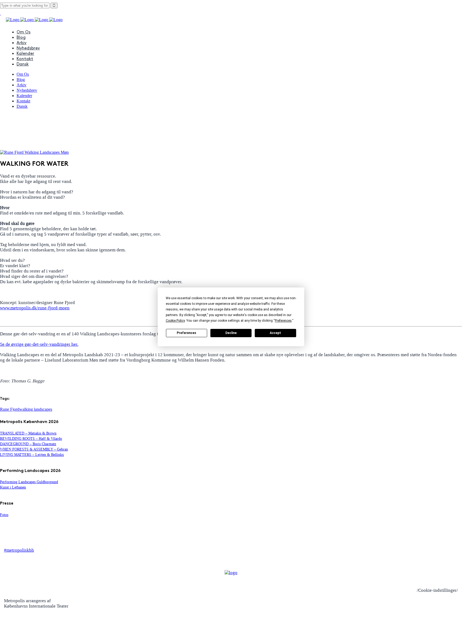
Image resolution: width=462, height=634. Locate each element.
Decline (231, 333)
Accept (275, 333)
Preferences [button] (283, 320)
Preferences (186, 333)
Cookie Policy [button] (175, 320)
